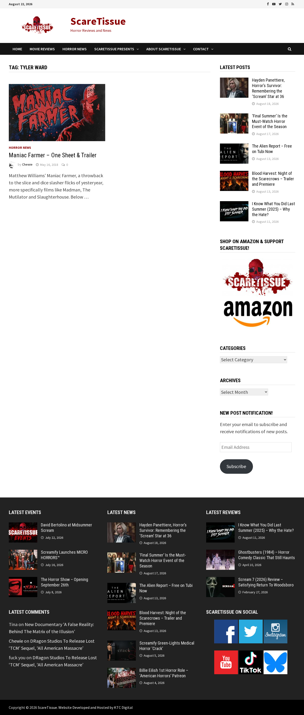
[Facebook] (268, 3)
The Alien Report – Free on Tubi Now (272, 149)
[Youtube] (274, 3)
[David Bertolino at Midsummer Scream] (23, 526)
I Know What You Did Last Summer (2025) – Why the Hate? (273, 209)
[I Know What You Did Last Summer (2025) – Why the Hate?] (234, 205)
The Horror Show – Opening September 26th (64, 582)
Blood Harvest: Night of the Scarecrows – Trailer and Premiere (273, 179)
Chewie (27, 164)
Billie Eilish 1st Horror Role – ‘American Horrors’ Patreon (163, 673)
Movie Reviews (42, 48)
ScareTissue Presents (114, 48)
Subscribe (236, 466)
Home (17, 48)
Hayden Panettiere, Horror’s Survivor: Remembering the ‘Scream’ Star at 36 (268, 88)
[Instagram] (287, 3)
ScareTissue (98, 21)
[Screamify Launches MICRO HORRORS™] (23, 553)
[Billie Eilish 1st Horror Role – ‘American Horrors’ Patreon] (121, 671)
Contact (201, 48)
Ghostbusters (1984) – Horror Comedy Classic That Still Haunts (266, 555)
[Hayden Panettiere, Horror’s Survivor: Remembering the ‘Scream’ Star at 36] (234, 81)
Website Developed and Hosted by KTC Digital (95, 707)
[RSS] (292, 3)
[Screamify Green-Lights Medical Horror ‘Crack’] (121, 644)
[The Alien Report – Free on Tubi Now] (234, 147)
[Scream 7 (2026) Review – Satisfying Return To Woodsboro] (220, 580)
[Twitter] (281, 3)
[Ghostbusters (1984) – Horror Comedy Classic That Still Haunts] (220, 553)
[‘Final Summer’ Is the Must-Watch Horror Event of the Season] (234, 117)
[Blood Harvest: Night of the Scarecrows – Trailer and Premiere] (234, 174)
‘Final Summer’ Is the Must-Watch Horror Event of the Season (269, 121)
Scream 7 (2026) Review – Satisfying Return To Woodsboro (266, 582)
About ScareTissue (163, 48)
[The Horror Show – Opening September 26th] (23, 580)
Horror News (74, 48)
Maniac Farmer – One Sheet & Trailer (52, 155)
